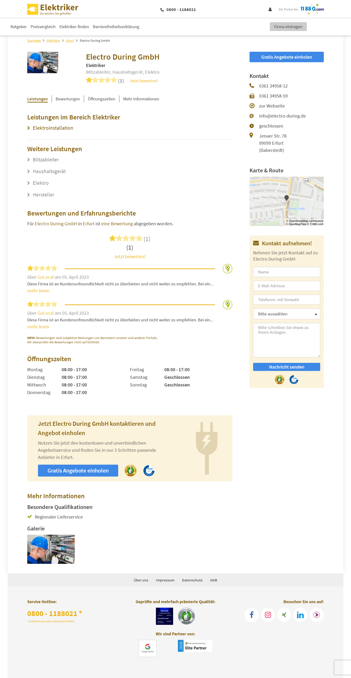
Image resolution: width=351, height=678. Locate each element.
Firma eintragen (288, 26)
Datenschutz (192, 580)
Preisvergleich (43, 26)
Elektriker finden (74, 26)
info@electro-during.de (282, 116)
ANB (213, 580)
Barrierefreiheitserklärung (116, 26)
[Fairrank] (316, 615)
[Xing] (284, 615)
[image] (50, 549)
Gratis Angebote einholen (78, 470)
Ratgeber (19, 26)
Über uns (141, 580)
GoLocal (46, 277)
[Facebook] (252, 615)
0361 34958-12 (273, 86)
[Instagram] (268, 615)
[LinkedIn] (300, 615)
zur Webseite (272, 106)
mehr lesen (38, 290)
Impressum (165, 580)
